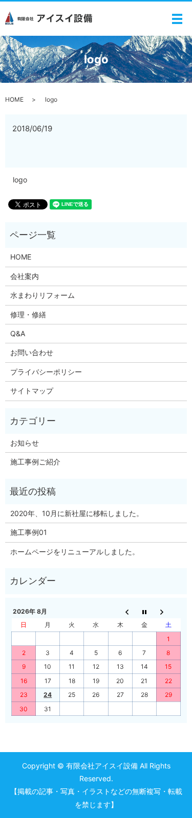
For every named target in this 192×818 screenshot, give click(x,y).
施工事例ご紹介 (35, 461)
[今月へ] (144, 611)
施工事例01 (28, 532)
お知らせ (24, 442)
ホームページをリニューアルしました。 (74, 551)
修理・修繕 (28, 314)
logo (20, 179)
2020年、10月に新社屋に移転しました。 (76, 513)
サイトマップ (31, 390)
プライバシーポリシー (46, 371)
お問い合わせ (31, 352)
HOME (14, 99)
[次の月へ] (168, 611)
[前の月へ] (120, 611)
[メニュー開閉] (177, 19)
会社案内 (24, 276)
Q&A (17, 333)
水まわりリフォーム (42, 295)
